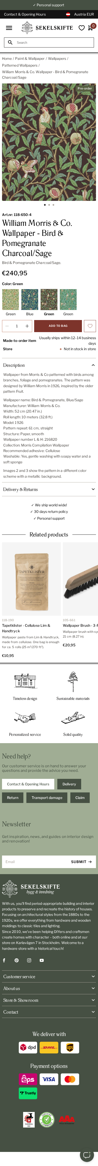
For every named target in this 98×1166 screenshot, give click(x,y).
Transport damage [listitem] (47, 797)
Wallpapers (57, 58)
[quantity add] (27, 326)
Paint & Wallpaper (29, 58)
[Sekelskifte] (49, 889)
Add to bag (58, 326)
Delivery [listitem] (69, 784)
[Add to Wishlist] (90, 326)
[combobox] (53, 42)
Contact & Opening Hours (25, 14)
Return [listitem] (12, 797)
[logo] (47, 27)
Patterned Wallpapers (19, 65)
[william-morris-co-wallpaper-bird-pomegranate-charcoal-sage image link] (49, 142)
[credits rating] (67, 1119)
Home (7, 58)
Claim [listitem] (80, 797)
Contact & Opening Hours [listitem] (28, 784)
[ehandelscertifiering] (47, 1120)
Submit (78, 862)
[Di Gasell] (29, 1120)
